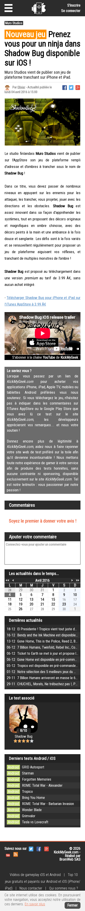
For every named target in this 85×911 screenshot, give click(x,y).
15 (53, 599)
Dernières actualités (25, 620)
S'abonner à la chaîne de (45, 357)
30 (31, 590)
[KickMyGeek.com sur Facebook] (38, 849)
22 (53, 604)
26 (20, 609)
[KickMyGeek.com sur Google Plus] (46, 849)
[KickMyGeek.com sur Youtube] (8, 854)
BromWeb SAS (69, 859)
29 (20, 590)
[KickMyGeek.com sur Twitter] (31, 849)
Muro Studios (13, 23)
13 (31, 599)
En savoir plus (35, 904)
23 (64, 604)
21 (42, 604)
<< (7, 580)
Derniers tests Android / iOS (32, 758)
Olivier (21, 87)
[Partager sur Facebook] (64, 87)
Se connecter (70, 11)
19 (20, 604)
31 (42, 590)
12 (20, 599)
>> (77, 580)
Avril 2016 (42, 580)
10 (75, 595)
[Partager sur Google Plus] (77, 87)
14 (42, 599)
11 (10, 599)
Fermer (72, 905)
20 (31, 604)
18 (10, 604)
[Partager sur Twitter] (71, 87)
